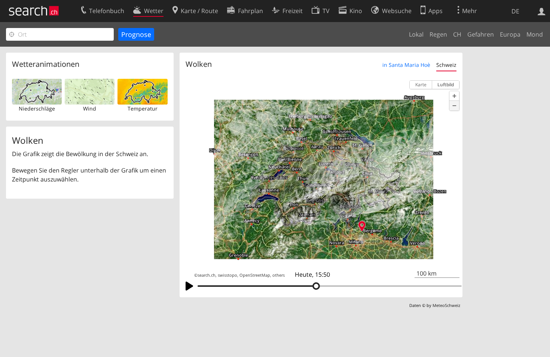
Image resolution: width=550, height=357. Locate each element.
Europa (510, 34)
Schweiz (446, 64)
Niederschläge (37, 108)
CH (457, 34)
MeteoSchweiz (446, 305)
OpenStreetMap (254, 275)
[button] (454, 96)
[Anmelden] (541, 11)
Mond (534, 34)
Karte (421, 84)
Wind (89, 108)
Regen (438, 34)
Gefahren (480, 34)
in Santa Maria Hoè (406, 64)
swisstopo (227, 275)
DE (515, 11)
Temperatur (143, 108)
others (278, 275)
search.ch (207, 275)
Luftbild (445, 84)
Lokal (416, 34)
